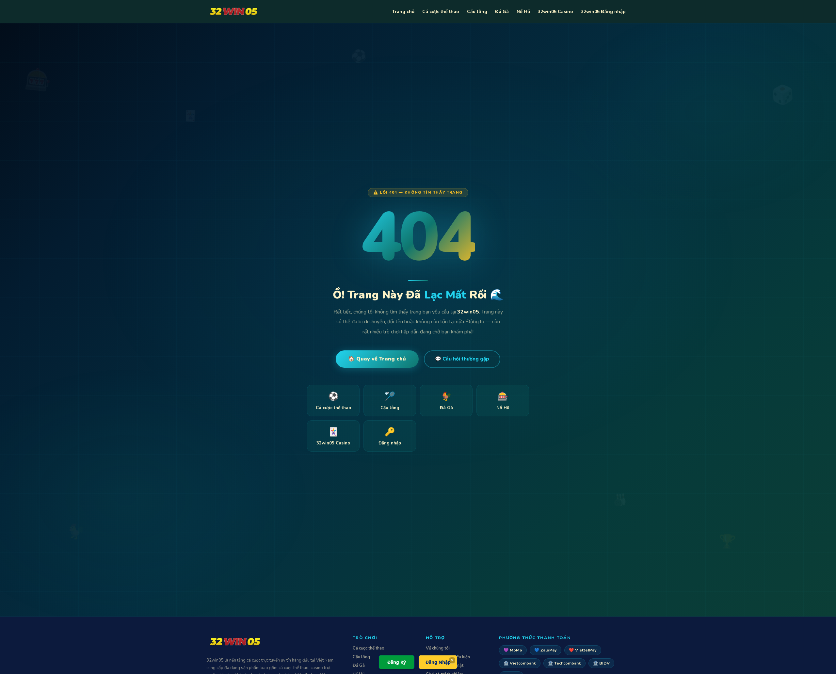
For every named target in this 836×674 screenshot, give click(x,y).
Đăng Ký (396, 662)
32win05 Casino (555, 11)
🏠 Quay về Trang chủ (377, 358)
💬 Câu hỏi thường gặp (462, 359)
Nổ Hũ (523, 11)
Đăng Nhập (438, 662)
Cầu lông (477, 11)
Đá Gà (502, 11)
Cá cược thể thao (440, 11)
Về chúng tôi (438, 648)
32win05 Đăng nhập (603, 11)
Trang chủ (403, 11)
